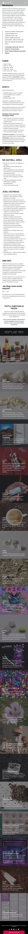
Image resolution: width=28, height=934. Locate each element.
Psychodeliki (14, 332)
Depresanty (20, 331)
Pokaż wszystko (8, 331)
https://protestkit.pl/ (15, 323)
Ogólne (15, 331)
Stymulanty (21, 332)
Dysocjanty (7, 332)
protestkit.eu (14, 324)
